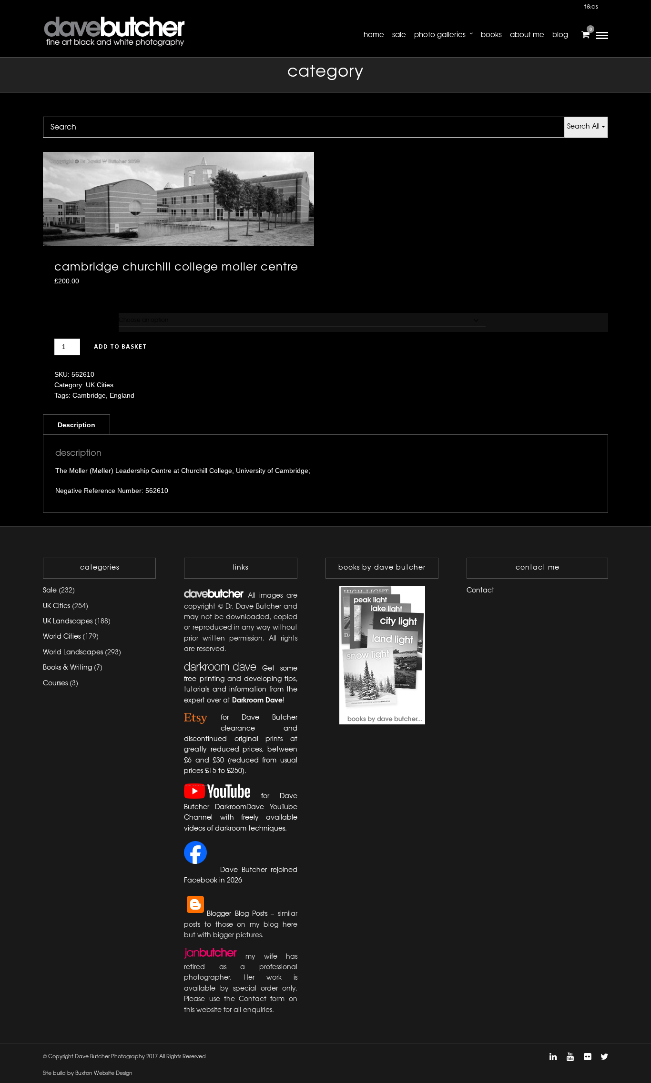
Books (491, 35)
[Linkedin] (553, 1057)
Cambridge (89, 395)
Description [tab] (76, 425)
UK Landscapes (67, 622)
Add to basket (120, 347)
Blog (560, 35)
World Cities (62, 637)
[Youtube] (570, 1057)
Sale (399, 35)
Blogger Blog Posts (237, 914)
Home (374, 35)
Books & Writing (67, 668)
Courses (55, 684)
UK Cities (99, 385)
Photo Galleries (440, 35)
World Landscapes (73, 653)
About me (527, 35)
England (122, 395)
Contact (480, 591)
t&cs (591, 7)
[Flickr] (587, 1057)
